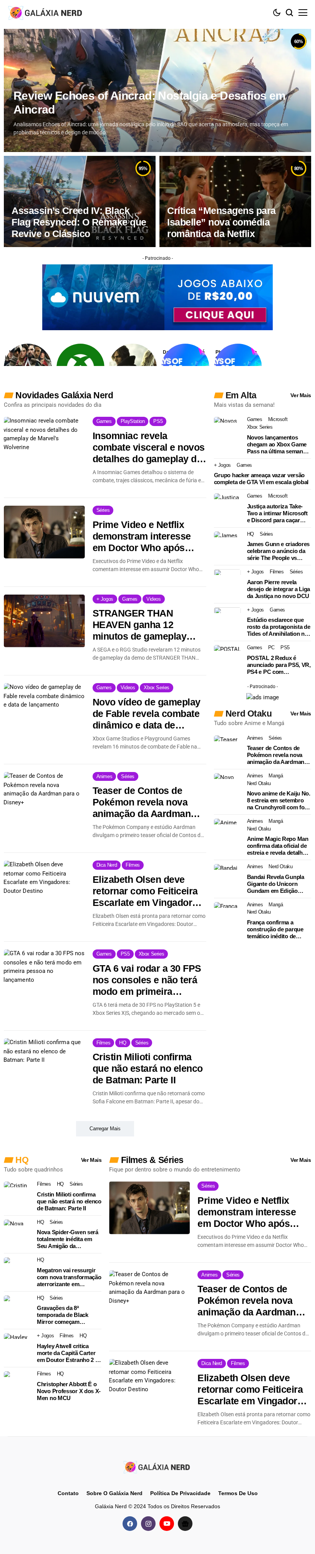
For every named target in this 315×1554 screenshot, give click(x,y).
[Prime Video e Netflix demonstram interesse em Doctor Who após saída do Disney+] (44, 532)
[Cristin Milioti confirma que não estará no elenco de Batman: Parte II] (44, 1064)
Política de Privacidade (180, 1493)
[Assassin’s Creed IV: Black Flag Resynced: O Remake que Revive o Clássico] (80, 201)
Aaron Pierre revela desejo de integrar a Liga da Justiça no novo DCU (278, 589)
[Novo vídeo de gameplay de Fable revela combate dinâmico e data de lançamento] (44, 709)
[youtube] (166, 1523)
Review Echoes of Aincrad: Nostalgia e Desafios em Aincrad (149, 102)
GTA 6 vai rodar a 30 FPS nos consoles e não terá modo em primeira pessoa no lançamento (147, 980)
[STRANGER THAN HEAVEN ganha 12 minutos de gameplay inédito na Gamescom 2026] (44, 621)
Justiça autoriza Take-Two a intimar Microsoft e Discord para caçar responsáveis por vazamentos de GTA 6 (277, 513)
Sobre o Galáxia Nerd (114, 1493)
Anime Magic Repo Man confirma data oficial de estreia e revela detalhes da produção (278, 845)
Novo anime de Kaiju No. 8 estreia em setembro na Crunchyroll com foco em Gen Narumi (279, 800)
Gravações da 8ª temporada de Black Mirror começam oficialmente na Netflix (65, 1315)
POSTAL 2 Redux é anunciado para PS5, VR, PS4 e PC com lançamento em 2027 (279, 665)
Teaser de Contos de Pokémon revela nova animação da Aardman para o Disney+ (142, 802)
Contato (68, 1493)
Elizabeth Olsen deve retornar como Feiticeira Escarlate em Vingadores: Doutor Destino (149, 891)
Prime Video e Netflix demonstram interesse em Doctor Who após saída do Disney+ (142, 536)
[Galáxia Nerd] (46, 12)
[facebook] (130, 1523)
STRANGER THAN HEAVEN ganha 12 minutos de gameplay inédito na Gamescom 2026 (140, 625)
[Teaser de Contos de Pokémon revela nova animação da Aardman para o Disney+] (44, 798)
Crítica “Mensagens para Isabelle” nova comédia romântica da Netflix (221, 222)
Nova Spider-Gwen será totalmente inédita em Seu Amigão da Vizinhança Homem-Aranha (67, 1239)
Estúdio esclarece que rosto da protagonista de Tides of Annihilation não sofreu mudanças (279, 627)
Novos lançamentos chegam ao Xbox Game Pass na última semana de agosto (277, 444)
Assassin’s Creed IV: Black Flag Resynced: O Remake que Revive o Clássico (79, 222)
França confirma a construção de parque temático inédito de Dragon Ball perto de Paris (275, 929)
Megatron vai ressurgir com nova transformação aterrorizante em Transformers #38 (69, 1277)
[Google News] (185, 1523)
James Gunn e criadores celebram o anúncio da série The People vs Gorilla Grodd (278, 551)
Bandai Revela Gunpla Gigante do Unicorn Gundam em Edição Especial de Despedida (276, 884)
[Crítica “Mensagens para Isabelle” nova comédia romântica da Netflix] (235, 201)
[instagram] (148, 1523)
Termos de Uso (238, 1493)
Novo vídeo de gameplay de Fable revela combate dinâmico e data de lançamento (147, 714)
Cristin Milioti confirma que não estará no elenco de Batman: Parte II (148, 1068)
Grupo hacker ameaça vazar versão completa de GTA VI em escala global (261, 478)
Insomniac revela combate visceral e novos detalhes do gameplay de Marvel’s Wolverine (149, 447)
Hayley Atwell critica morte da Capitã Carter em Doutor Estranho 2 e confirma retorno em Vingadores (67, 1353)
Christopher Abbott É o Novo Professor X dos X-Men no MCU (69, 1391)
